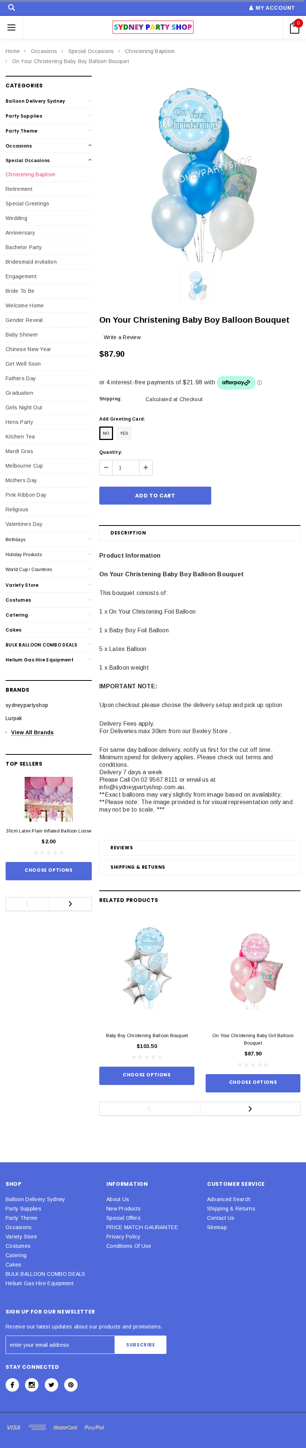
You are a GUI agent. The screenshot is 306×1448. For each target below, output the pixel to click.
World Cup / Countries (29, 569)
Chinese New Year (28, 349)
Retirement (19, 189)
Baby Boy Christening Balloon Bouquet (147, 1035)
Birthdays (15, 539)
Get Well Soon (23, 364)
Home (13, 51)
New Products (123, 1209)
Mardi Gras (19, 451)
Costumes (18, 600)
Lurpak (14, 718)
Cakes (13, 630)
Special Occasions (91, 51)
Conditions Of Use (129, 1246)
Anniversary (20, 233)
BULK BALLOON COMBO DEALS (42, 645)
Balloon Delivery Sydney (35, 101)
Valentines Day (24, 524)
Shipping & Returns (137, 867)
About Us (117, 1199)
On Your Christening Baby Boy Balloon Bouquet (70, 61)
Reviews (121, 847)
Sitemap (217, 1227)
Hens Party (19, 422)
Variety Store (22, 585)
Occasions (44, 51)
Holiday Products (24, 554)
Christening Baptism (150, 51)
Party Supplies (24, 116)
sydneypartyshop (27, 705)
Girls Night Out (24, 407)
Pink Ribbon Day (26, 495)
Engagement (21, 276)
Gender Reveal (24, 320)
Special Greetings (28, 204)
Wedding (16, 218)
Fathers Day (21, 378)
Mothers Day (21, 480)
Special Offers (123, 1218)
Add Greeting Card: (122, 419)
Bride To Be (20, 291)
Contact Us (221, 1218)
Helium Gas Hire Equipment (40, 660)
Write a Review (122, 337)
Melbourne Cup (24, 466)
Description (128, 533)
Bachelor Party (24, 247)
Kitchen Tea (20, 437)
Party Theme (21, 131)
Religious (17, 509)
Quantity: (110, 452)
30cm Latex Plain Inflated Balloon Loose (48, 831)
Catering (17, 615)
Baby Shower (22, 335)
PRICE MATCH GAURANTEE (142, 1227)
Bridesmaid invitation (31, 262)
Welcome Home (25, 305)
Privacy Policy (123, 1237)
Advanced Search (228, 1199)
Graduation (19, 393)
